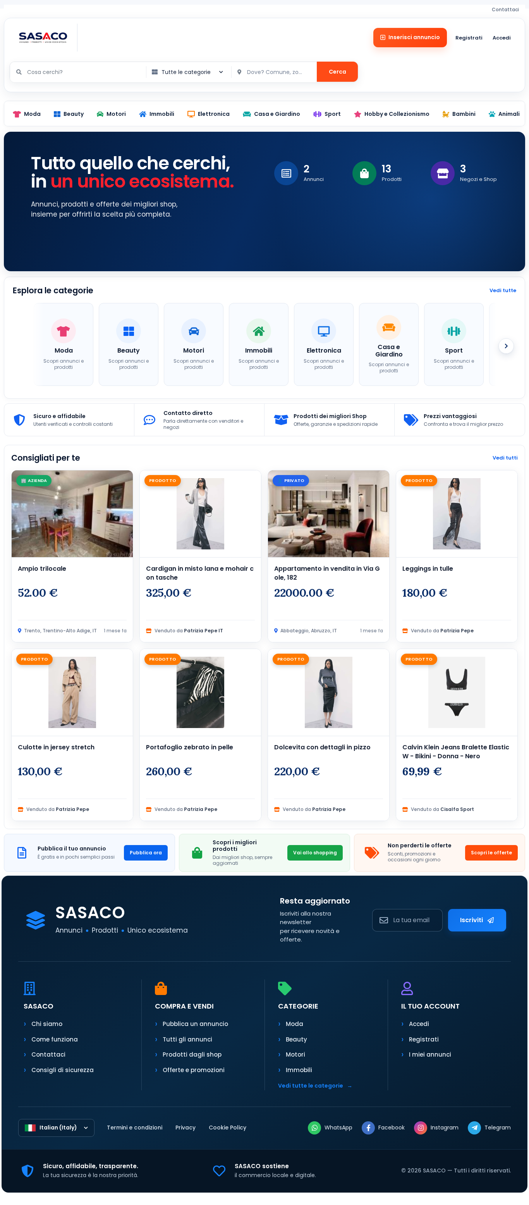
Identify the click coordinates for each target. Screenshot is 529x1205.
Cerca (337, 72)
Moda (294, 1024)
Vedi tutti (505, 458)
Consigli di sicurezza (62, 1070)
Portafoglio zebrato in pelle (189, 747)
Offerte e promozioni (194, 1070)
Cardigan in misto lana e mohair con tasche (200, 573)
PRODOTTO (162, 480)
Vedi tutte (502, 290)
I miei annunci (430, 1054)
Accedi (502, 37)
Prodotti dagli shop (192, 1054)
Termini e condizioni (134, 1127)
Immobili (299, 1070)
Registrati (469, 37)
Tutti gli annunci (187, 1039)
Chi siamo (46, 1024)
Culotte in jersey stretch (56, 747)
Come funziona (54, 1039)
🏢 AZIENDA (34, 480)
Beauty (296, 1039)
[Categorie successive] (506, 346)
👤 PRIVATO (290, 480)
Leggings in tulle (427, 568)
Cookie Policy (227, 1127)
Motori (295, 1054)
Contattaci (505, 9)
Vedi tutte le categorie (315, 1086)
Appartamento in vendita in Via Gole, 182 (327, 573)
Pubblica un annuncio (195, 1024)
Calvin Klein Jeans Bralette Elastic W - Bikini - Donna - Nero (455, 752)
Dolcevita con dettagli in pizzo (322, 747)
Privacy (185, 1127)
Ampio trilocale (42, 568)
